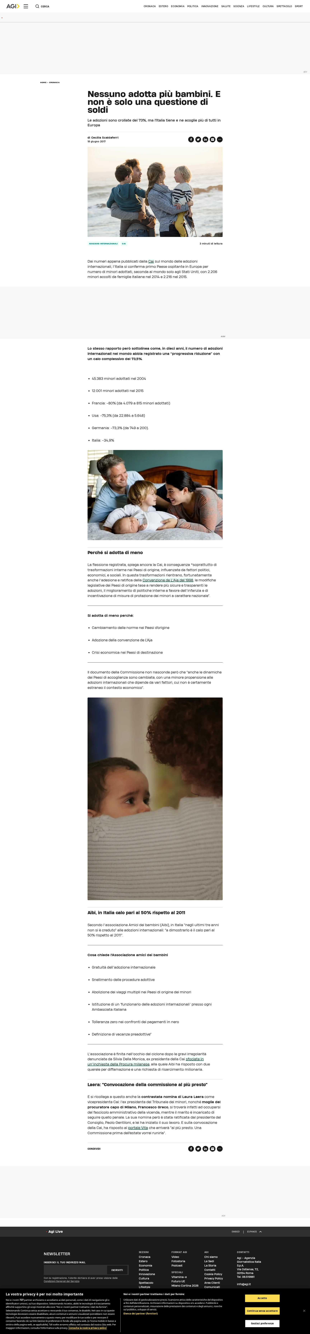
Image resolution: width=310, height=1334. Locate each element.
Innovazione (210, 6)
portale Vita (138, 1128)
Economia (177, 6)
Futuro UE (178, 1281)
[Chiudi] (304, 1311)
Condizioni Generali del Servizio (61, 1281)
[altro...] (220, 139)
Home (43, 82)
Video (175, 1257)
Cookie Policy (213, 1274)
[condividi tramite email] (212, 139)
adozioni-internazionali (103, 243)
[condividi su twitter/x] (198, 139)
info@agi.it (244, 1284)
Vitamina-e (179, 1277)
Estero (163, 6)
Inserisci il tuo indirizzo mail (65, 1262)
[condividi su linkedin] (205, 139)
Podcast (177, 1265)
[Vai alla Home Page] (13, 6)
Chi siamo (211, 1257)
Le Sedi (209, 1261)
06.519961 (248, 1277)
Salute (226, 6)
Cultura (268, 6)
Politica (192, 6)
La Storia (210, 1265)
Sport (299, 6)
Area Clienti (212, 1282)
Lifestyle (253, 6)
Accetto (262, 1298)
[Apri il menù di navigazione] (26, 6)
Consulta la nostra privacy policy (87, 1328)
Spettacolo (284, 6)
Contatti (209, 1270)
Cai (151, 261)
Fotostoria (178, 1261)
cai (124, 243)
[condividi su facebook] (191, 139)
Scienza (238, 6)
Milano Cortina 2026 (185, 1285)
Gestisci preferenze (262, 1323)
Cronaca (150, 6)
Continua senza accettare (262, 1310)
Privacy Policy (213, 1278)
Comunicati (212, 1287)
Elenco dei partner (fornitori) (140, 1313)
